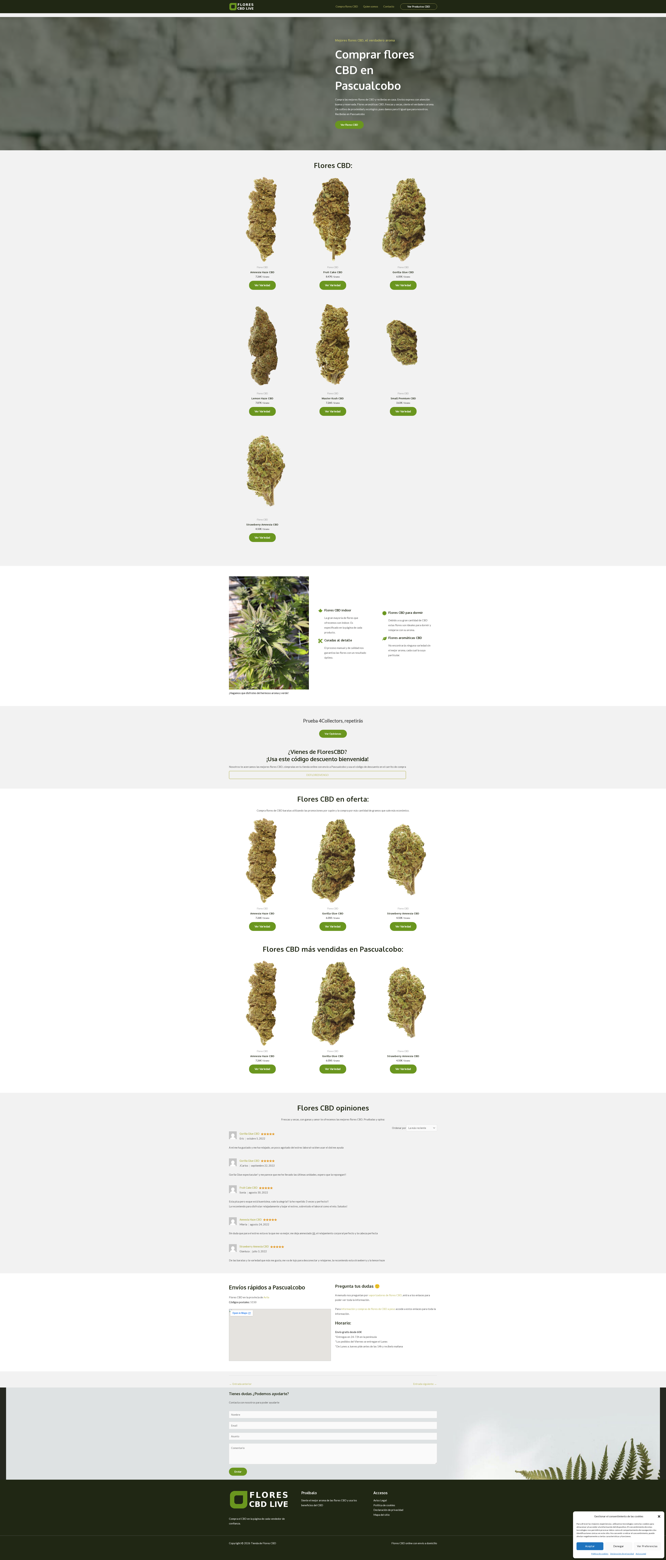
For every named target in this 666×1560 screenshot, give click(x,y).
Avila (266, 1297)
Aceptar (590, 1546)
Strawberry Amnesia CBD (254, 1246)
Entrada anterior (240, 1383)
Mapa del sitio (381, 1514)
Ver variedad (262, 285)
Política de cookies (599, 1553)
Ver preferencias (647, 1546)
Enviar (237, 1471)
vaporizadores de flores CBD (385, 1295)
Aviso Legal (641, 1553)
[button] (659, 1516)
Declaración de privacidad (622, 1553)
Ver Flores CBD (349, 124)
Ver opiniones (333, 733)
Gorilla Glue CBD (249, 1133)
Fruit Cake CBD (249, 1187)
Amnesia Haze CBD (251, 1219)
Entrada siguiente (425, 1383)
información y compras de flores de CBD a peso (368, 1308)
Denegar (618, 1546)
